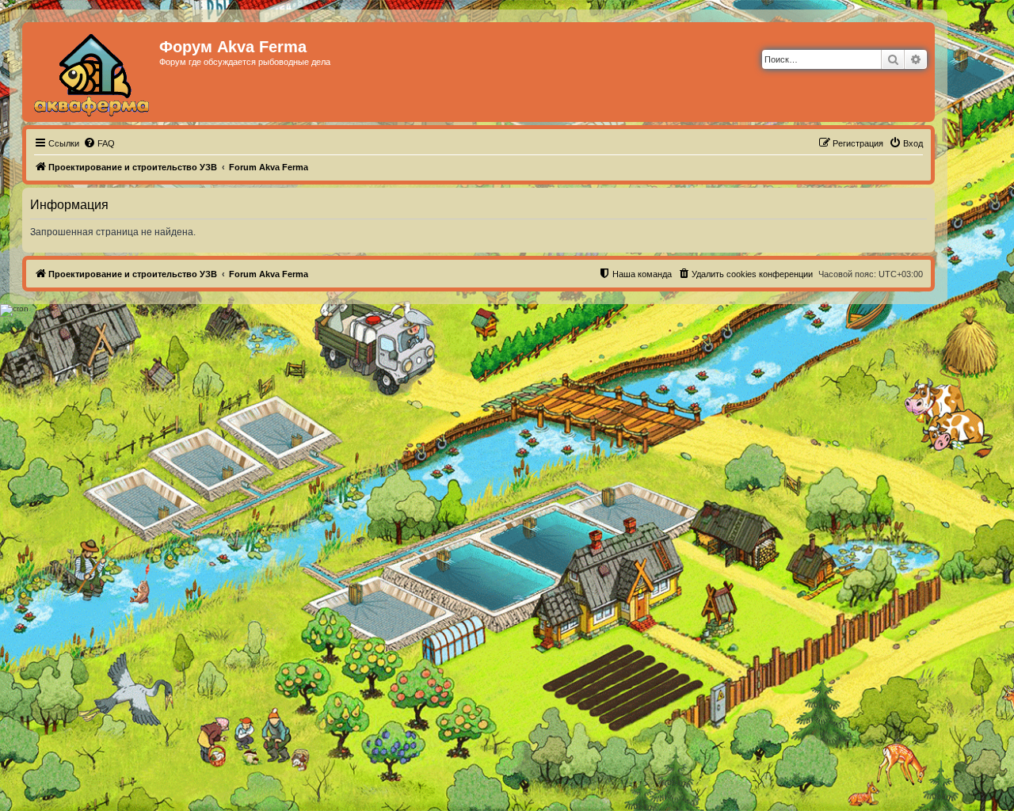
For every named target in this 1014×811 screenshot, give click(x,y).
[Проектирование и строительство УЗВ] (92, 72)
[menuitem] (99, 143)
